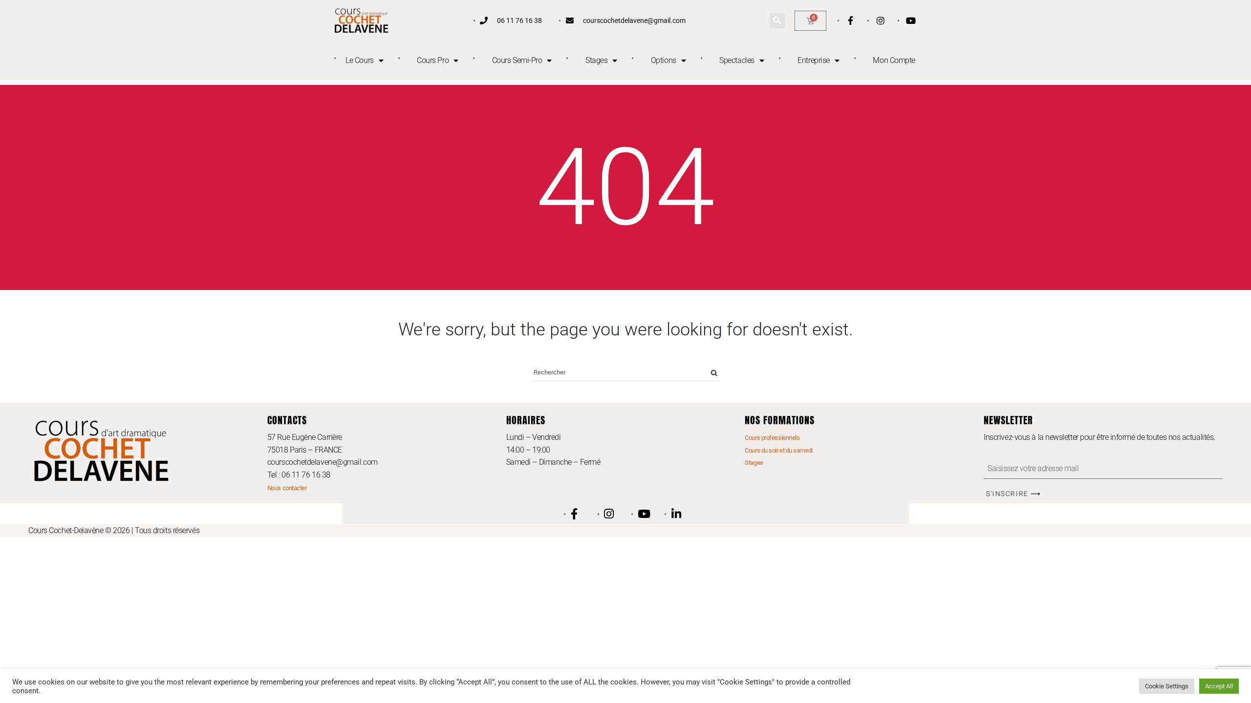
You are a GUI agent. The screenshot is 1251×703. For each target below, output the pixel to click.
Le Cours (359, 60)
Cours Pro (433, 60)
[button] (777, 20)
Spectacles (737, 60)
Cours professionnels (772, 437)
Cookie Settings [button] (1166, 686)
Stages (596, 60)
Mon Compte (894, 60)
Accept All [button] (1219, 686)
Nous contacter (287, 488)
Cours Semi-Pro (517, 60)
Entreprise (814, 60)
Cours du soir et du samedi (778, 450)
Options (663, 60)
